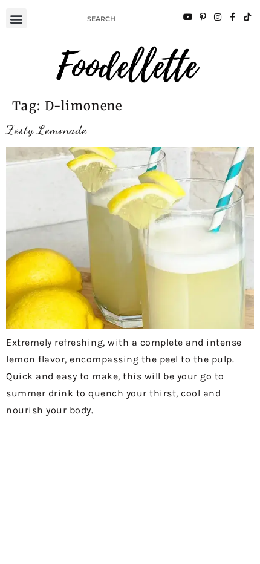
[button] (16, 18)
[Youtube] (188, 17)
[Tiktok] (247, 17)
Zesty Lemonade (46, 130)
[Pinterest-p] (202, 17)
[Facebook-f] (232, 17)
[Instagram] (217, 17)
